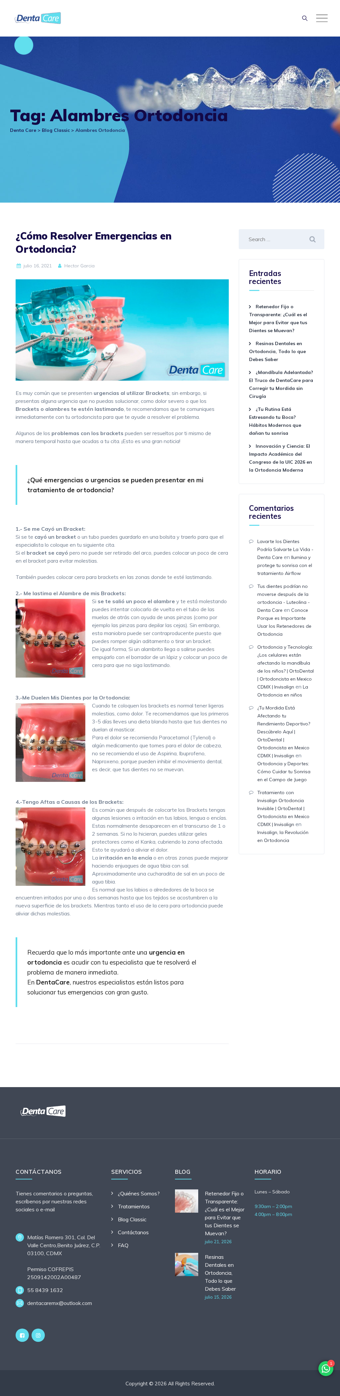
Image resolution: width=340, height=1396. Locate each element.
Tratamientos (134, 1206)
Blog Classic (132, 1219)
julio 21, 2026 (218, 1241)
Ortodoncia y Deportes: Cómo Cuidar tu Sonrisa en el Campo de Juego (283, 772)
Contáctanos (133, 1232)
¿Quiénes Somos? (139, 1193)
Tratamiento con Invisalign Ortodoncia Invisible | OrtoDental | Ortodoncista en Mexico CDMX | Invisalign (283, 808)
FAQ (123, 1245)
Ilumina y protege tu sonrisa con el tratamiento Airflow (284, 565)
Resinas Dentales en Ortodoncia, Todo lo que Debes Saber (277, 351)
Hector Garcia (79, 266)
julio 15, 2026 (218, 1297)
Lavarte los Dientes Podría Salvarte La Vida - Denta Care (285, 549)
